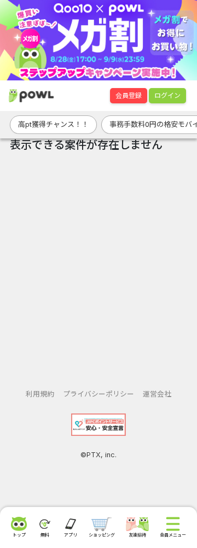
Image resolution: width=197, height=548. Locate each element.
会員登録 (128, 95)
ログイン (167, 95)
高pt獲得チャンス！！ (53, 124)
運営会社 (157, 394)
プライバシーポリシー (98, 394)
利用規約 (40, 394)
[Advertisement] (98, 266)
